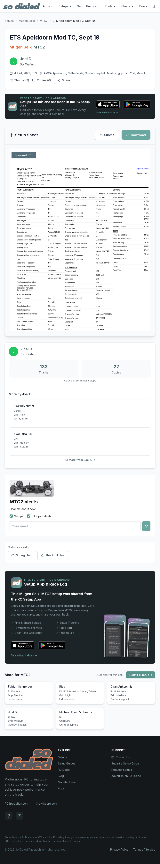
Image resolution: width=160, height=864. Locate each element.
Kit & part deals (41, 516)
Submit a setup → (141, 674)
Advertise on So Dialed (126, 776)
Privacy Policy (119, 849)
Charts (125, 6)
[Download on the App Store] (108, 104)
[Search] (153, 6)
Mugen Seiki (27, 20)
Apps (46, 6)
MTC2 (44, 20)
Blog (61, 776)
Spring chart (24, 555)
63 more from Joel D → (80, 460)
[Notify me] (146, 526)
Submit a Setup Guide (125, 763)
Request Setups (121, 769)
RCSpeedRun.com (16, 803)
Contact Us (123, 757)
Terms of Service (144, 849)
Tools (108, 6)
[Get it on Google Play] (137, 104)
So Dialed (27, 64)
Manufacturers (67, 782)
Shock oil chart (55, 555)
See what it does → (107, 112)
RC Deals (64, 769)
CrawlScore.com (46, 803)
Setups (63, 6)
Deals (143, 6)
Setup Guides (86, 6)
